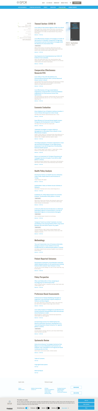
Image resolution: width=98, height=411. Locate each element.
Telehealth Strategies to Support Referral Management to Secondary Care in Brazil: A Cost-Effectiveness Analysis (48, 131)
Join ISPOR (76, 393)
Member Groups (73, 7)
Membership (56, 3)
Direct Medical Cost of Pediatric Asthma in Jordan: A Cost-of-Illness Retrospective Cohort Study (49, 112)
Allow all (86, 400)
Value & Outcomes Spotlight (25, 37)
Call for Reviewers (26, 39)
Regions (29, 28)
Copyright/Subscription (41, 364)
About (43, 3)
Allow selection (86, 404)
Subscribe (76, 387)
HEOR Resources (22, 7)
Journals (29, 23)
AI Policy (46, 388)
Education (53, 7)
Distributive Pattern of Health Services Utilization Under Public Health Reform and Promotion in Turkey (48, 176)
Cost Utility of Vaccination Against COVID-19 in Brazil (49, 27)
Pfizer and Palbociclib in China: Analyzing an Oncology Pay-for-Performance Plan (47, 281)
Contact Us (33, 389)
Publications (62, 7)
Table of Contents (40, 358)
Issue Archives (28, 33)
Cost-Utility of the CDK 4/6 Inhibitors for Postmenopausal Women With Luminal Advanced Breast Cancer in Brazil (48, 78)
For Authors (28, 31)
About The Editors (27, 29)
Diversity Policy (48, 393)
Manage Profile (64, 3)
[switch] (38, 408)
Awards (29, 34)
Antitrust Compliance (49, 389)
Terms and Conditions (62, 392)
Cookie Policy (47, 392)
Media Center (21, 389)
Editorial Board (39, 370)
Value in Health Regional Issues (24, 26)
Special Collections (27, 36)
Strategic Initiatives (35, 7)
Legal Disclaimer (60, 389)
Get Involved (49, 3)
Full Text (41, 34)
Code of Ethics (48, 390)
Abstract (36, 34)
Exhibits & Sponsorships (36, 388)
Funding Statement (61, 388)
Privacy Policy (60, 390)
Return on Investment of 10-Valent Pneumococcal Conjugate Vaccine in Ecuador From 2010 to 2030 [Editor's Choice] (48, 158)
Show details (64, 408)
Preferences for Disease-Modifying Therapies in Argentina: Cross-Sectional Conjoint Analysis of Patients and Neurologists (48, 299)
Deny (86, 407)
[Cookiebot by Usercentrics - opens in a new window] (10, 409)
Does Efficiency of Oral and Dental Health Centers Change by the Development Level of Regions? (48, 121)
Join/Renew (77, 3)
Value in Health (28, 25)
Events (45, 7)
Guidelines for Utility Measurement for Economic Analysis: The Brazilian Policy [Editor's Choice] (48, 195)
